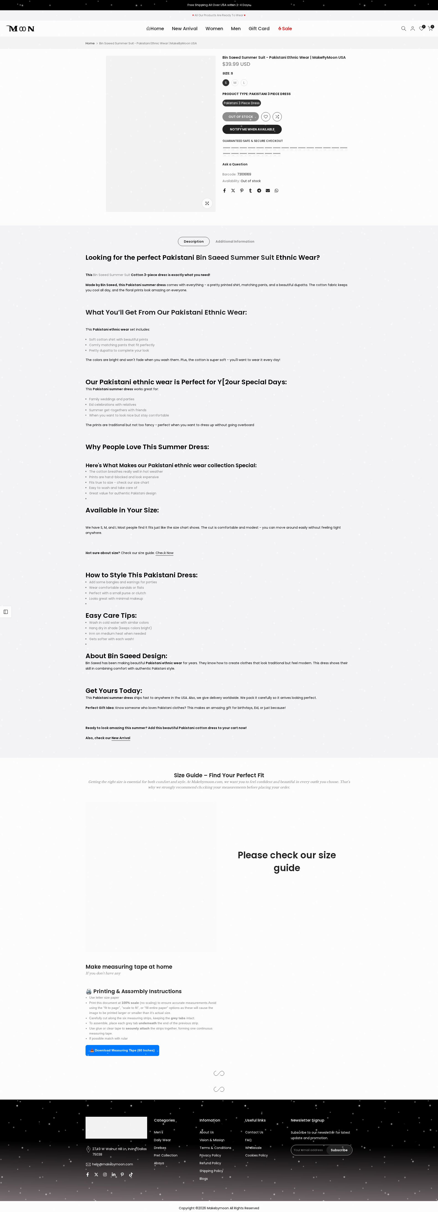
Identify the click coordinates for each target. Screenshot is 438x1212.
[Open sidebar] (5, 612)
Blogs (204, 1178)
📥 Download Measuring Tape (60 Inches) (122, 1050)
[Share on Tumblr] (250, 190)
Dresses (160, 1148)
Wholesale (253, 1148)
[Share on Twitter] (233, 190)
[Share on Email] (268, 190)
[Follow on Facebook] (88, 1174)
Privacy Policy (210, 1155)
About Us (207, 1132)
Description (194, 241)
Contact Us (254, 1132)
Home (157, 28)
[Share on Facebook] (224, 190)
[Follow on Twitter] (96, 1174)
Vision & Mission (212, 1140)
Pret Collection (165, 1155)
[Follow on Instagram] (105, 1174)
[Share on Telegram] (259, 190)
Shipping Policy (211, 1171)
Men (236, 28)
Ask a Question (235, 164)
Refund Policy (210, 1163)
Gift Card (259, 28)
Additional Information (235, 241)
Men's (158, 1132)
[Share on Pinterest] (242, 190)
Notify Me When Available (252, 129)
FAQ (248, 1140)
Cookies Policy (256, 1155)
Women (214, 28)
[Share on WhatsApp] (276, 190)
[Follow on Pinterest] (122, 1174)
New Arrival (185, 28)
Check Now (164, 553)
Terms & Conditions (215, 1148)
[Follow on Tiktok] (131, 1174)
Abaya (159, 1163)
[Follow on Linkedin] (114, 1174)
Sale (287, 28)
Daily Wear (162, 1140)
